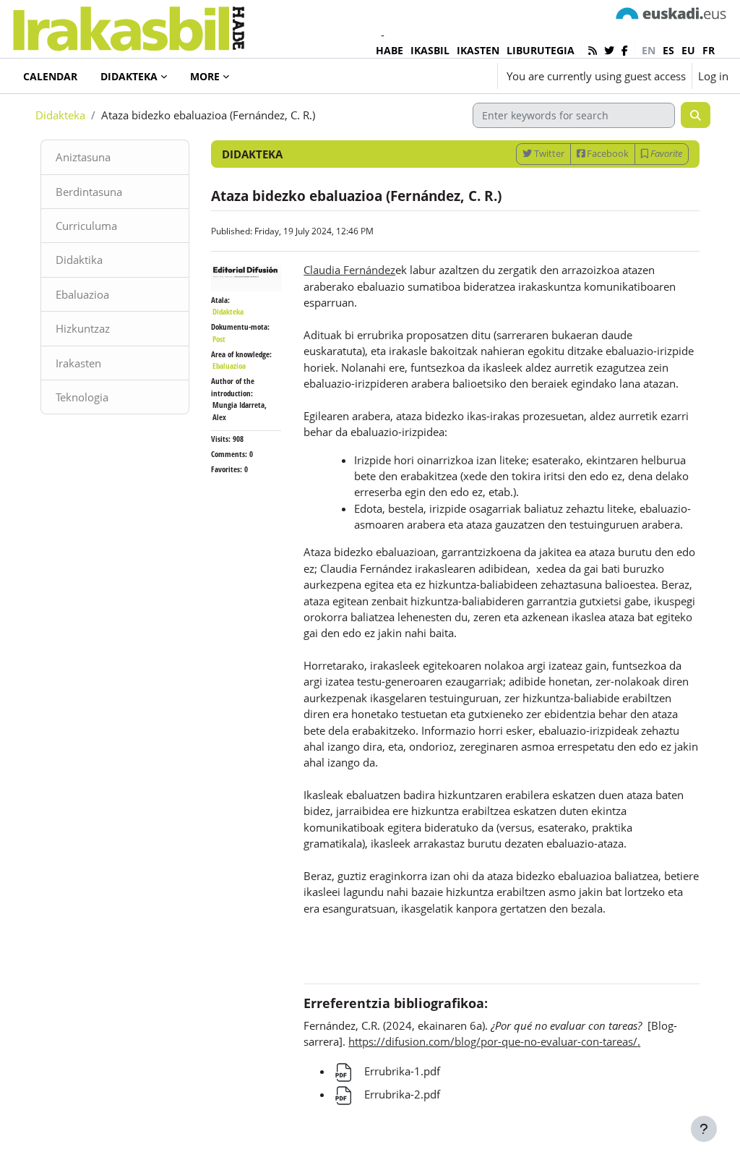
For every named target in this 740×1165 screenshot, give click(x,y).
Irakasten (78, 363)
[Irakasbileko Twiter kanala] (609, 50)
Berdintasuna (89, 191)
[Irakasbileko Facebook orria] (625, 50)
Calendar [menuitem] (50, 76)
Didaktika (79, 259)
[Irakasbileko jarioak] (593, 50)
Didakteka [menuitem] (129, 76)
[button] (443, 76)
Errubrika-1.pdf (400, 1071)
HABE (389, 50)
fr (708, 50)
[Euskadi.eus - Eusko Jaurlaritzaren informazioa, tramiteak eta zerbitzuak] (671, 12)
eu (688, 50)
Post (218, 338)
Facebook (607, 153)
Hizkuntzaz (83, 328)
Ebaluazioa (82, 294)
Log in (713, 76)
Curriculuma (86, 225)
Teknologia (82, 397)
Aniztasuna (83, 157)
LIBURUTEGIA (541, 50)
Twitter (548, 153)
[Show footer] (704, 1129)
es (668, 50)
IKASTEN (478, 50)
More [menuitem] (205, 76)
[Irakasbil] (128, 25)
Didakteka (60, 115)
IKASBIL (429, 50)
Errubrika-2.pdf (400, 1094)
